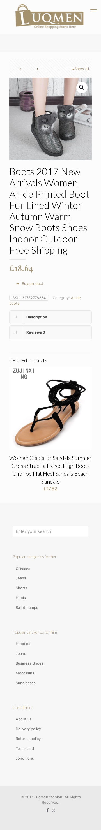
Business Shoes (29, 663)
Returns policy (28, 738)
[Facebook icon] (47, 810)
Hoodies (23, 643)
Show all (81, 68)
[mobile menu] (93, 11)
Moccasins (25, 673)
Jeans (21, 578)
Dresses (23, 568)
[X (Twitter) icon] (53, 810)
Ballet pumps (27, 607)
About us (24, 719)
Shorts (21, 588)
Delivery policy (28, 729)
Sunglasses (26, 683)
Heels (21, 597)
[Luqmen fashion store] (50, 17)
